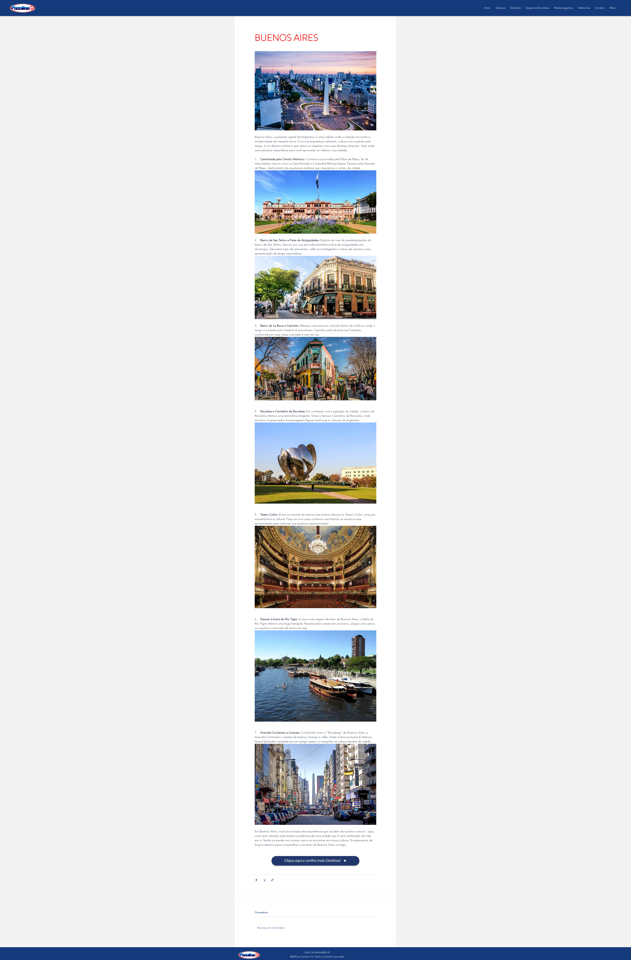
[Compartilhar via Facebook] (256, 880)
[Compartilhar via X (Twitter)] (264, 880)
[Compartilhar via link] (272, 880)
